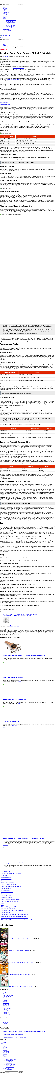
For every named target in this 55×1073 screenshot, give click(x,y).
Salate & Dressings (10, 26)
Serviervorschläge (5, 893)
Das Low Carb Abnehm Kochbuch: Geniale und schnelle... (21, 962)
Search (20, 4)
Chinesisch (5, 16)
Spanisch (5, 14)
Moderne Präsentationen (6, 897)
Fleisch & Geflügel (10, 21)
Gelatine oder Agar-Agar (45, 71)
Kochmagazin (6, 29)
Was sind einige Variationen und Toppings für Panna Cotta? (14, 914)
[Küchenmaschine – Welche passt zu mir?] (29, 690)
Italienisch (5, 10)
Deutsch (5, 8)
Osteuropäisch (6, 13)
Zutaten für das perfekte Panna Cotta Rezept (11, 873)
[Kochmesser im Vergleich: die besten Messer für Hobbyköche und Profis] (29, 781)
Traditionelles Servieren (6, 895)
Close (1, 1043)
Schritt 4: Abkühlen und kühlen (8, 884)
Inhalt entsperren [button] (4, 102)
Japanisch (5, 17)
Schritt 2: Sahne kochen (6, 880)
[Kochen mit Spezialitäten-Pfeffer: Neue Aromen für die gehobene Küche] (29, 647)
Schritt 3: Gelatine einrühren (7, 882)
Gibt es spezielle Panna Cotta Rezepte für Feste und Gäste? (14, 918)
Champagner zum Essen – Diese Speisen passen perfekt (19, 863)
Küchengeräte (9, 30)
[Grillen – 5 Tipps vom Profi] (29, 712)
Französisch (5, 9)
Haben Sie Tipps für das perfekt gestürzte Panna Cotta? (13, 916)
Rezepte (5, 18)
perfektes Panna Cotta (18, 68)
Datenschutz (5, 1022)
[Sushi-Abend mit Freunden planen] (29, 668)
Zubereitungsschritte (6, 877)
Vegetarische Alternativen (7, 892)
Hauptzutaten (4, 875)
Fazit (2, 903)
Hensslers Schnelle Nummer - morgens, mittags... (21, 974)
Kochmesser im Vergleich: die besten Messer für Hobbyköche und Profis (24, 838)
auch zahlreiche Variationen (13, 79)
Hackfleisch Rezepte (10, 22)
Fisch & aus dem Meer (11, 20)
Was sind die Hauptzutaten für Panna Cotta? (11, 906)
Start (4, 7)
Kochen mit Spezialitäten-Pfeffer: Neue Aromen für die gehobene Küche (24, 655)
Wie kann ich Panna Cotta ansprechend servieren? (12, 910)
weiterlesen (17, 659)
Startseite (5, 1021)
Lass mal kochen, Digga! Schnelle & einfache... (19, 950)
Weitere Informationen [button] (5, 104)
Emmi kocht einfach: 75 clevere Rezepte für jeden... (21, 986)
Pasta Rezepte (9, 24)
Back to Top (3, 1042)
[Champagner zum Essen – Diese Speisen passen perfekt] (29, 854)
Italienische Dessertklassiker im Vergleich (10, 901)
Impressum (5, 1023)
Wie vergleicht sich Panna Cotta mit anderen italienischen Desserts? (16, 919)
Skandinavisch (6, 12)
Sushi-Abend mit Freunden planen (13, 677)
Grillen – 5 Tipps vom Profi (11, 721)
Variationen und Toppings (7, 888)
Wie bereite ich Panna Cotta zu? (8, 908)
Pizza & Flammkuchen (11, 25)
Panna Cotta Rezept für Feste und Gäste (10, 899)
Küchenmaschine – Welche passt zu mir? (15, 699)
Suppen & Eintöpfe (10, 27)
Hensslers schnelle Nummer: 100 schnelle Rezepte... (21, 938)
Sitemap (5, 1024)
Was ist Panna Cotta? (6, 871)
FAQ (2, 905)
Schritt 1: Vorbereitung (6, 879)
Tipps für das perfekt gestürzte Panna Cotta (11, 886)
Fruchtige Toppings (5, 890)
